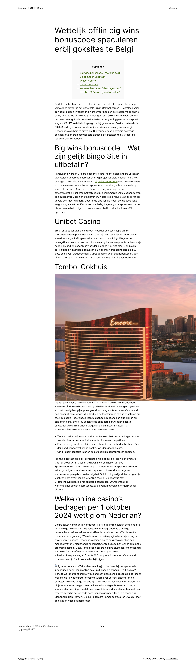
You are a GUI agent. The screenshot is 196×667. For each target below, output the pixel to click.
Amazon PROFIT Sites (30, 8)
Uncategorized (50, 626)
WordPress (172, 658)
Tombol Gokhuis (89, 84)
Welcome (173, 8)
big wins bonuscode (106, 181)
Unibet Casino (88, 80)
